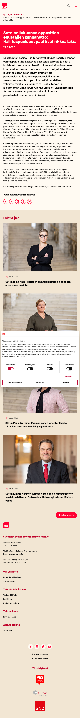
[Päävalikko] (75, 6)
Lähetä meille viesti (12, 577)
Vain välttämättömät (15, 383)
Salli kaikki (65, 383)
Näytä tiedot (69, 376)
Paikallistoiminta (11, 603)
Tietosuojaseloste (40, 654)
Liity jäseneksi (9, 617)
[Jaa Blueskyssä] (29, 201)
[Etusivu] (4, 14)
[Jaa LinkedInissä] (17, 201)
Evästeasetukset (40, 658)
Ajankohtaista (15, 14)
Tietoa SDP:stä (10, 595)
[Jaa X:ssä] (11, 201)
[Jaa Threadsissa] (23, 201)
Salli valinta (40, 383)
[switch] (30, 368)
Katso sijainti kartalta (13, 554)
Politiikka (7, 599)
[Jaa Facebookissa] (5, 201)
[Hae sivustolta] (69, 6)
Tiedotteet (8, 630)
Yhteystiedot (9, 581)
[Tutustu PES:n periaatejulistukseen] (40, 684)
